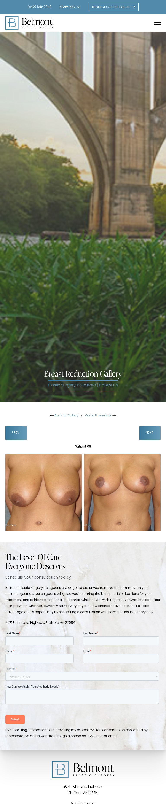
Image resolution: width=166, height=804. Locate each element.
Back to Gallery (66, 415)
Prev (16, 432)
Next (150, 432)
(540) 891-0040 (39, 7)
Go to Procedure (98, 415)
